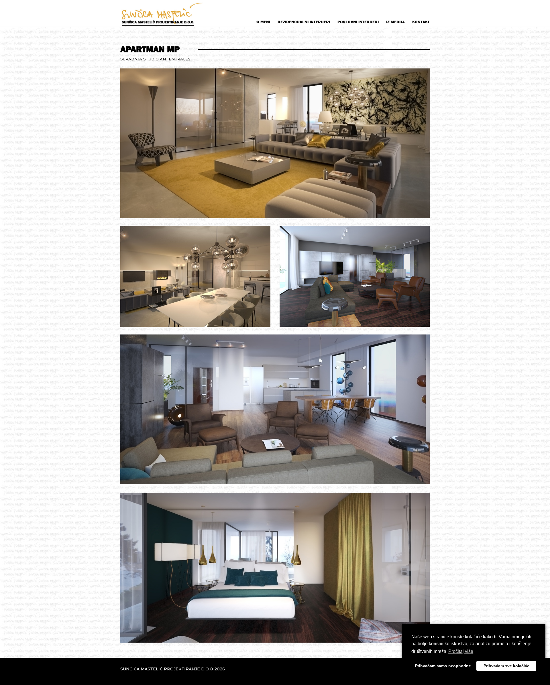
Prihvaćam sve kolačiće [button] (506, 666)
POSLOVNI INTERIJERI (358, 22)
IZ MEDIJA (395, 22)
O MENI (263, 22)
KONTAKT (421, 22)
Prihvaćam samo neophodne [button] (443, 666)
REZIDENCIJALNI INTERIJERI (304, 22)
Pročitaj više (460, 651)
